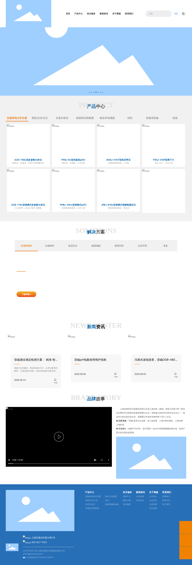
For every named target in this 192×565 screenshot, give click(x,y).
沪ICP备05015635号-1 (33, 554)
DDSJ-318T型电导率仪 (118, 159)
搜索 (168, 13)
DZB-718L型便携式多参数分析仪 (28, 204)
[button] (89, 92)
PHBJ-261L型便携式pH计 (73, 204)
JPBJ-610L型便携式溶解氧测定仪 (118, 204)
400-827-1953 (39, 542)
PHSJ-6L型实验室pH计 (73, 159)
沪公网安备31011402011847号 (39, 557)
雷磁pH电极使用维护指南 (90, 359)
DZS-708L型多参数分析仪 (28, 159)
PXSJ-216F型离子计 (163, 159)
